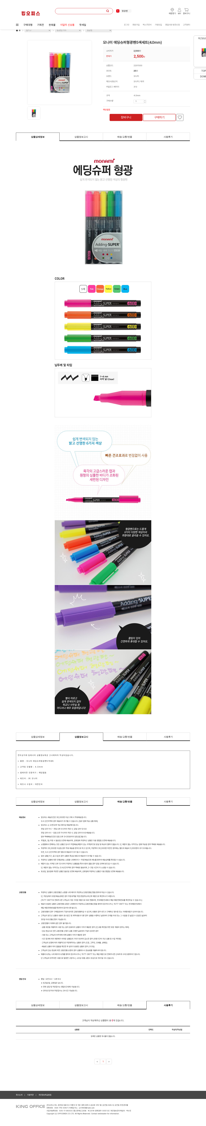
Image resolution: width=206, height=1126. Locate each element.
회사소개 (19, 1095)
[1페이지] (97, 1061)
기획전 (40, 24)
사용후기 (168, 137)
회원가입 (136, 25)
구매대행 (27, 24)
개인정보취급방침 (44, 1095)
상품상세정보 (38, 137)
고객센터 (186, 25)
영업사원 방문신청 (172, 25)
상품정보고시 (81, 137)
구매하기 (159, 117)
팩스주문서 (147, 25)
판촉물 (52, 24)
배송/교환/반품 (124, 137)
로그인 (126, 25)
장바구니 (126, 117)
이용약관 (30, 1095)
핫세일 (82, 24)
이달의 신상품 (67, 24)
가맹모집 (158, 25)
